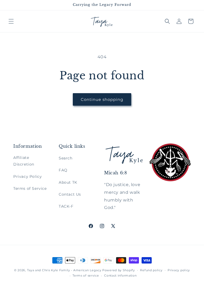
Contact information (120, 275)
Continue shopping (102, 99)
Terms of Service (30, 188)
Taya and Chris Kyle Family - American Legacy (64, 270)
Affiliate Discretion (23, 161)
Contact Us (70, 194)
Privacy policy (179, 270)
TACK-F (66, 206)
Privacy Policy (27, 176)
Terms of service (86, 275)
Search (66, 158)
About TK (68, 182)
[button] (11, 21)
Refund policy (151, 270)
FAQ (63, 170)
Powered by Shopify (118, 270)
